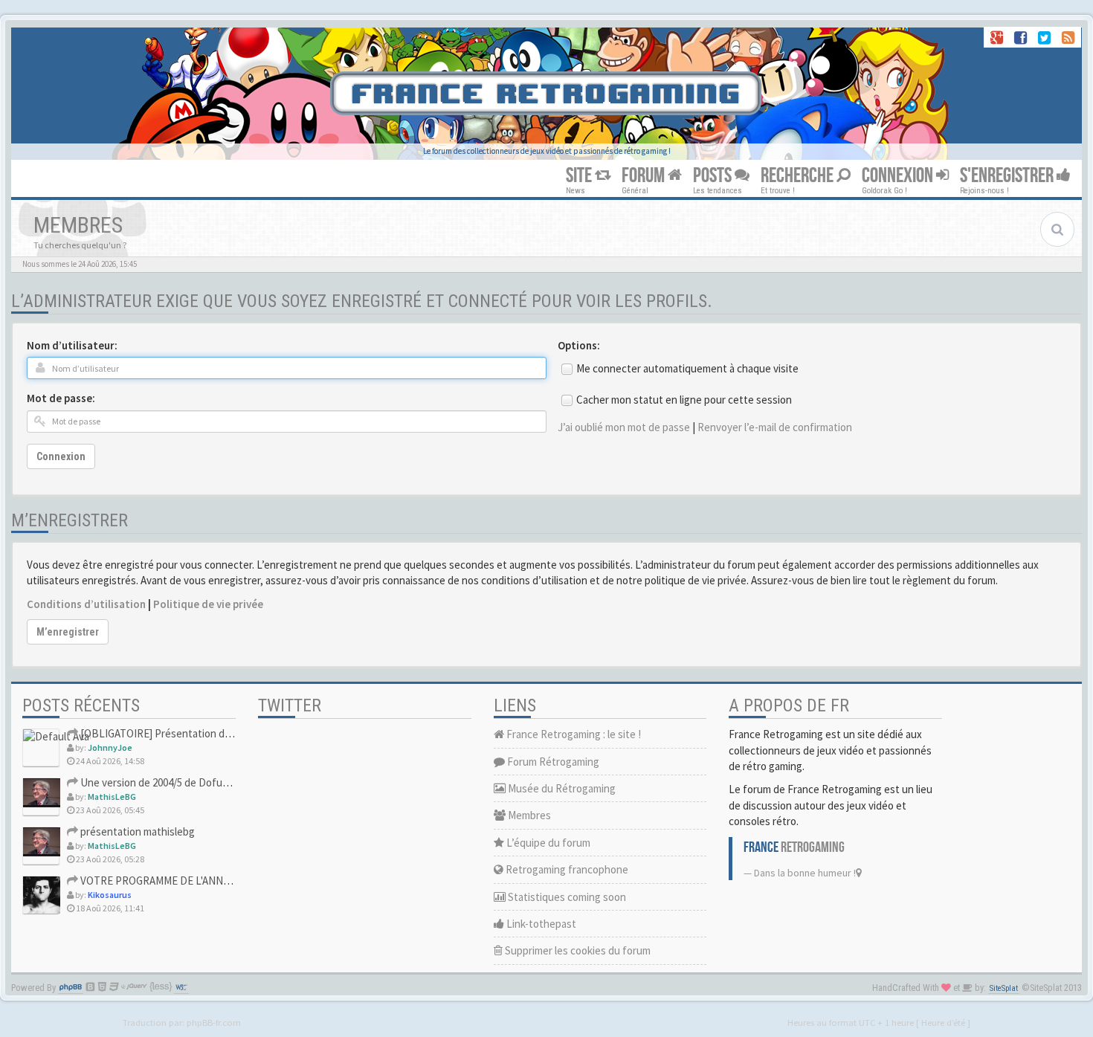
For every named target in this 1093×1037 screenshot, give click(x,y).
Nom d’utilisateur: (72, 345)
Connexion (61, 456)
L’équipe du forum (547, 843)
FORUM (645, 176)
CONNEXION (899, 176)
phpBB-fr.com (214, 1022)
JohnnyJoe (110, 747)
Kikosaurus (110, 894)
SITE (580, 176)
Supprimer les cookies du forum (577, 950)
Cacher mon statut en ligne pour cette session (684, 399)
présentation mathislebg (136, 831)
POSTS (714, 176)
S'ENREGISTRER (1008, 176)
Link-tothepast (540, 924)
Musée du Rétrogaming (561, 788)
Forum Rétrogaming (552, 762)
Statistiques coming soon (566, 897)
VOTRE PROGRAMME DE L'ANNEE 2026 (168, 880)
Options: (579, 345)
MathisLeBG (112, 796)
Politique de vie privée (208, 604)
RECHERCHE (798, 176)
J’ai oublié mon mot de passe (624, 427)
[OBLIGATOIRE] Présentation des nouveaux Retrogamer (209, 733)
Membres (528, 815)
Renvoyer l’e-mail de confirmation (774, 427)
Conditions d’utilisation (86, 604)
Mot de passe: (61, 398)
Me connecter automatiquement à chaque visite (687, 368)
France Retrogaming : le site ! (572, 734)
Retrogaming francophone (565, 869)
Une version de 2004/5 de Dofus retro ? (169, 782)
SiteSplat (1004, 988)
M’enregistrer (67, 632)
